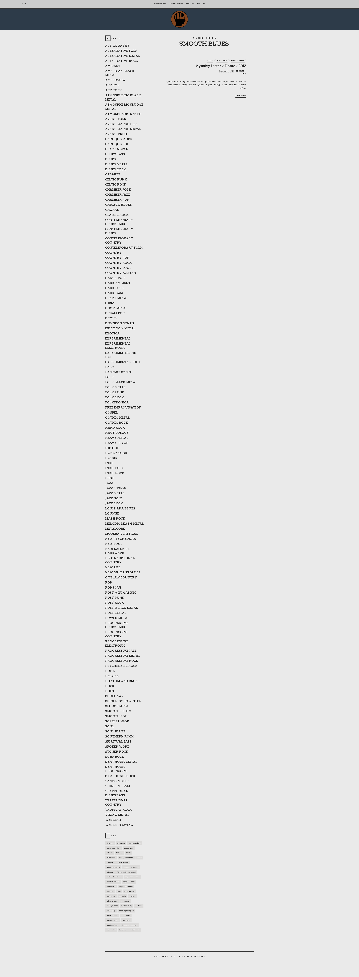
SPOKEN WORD (117, 747)
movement (125, 901)
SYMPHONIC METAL (121, 762)
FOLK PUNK (114, 392)
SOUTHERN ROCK (119, 737)
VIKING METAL (117, 815)
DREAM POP (115, 313)
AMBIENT (112, 66)
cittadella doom (123, 862)
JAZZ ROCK (114, 504)
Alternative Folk (135, 843)
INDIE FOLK (114, 468)
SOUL (109, 727)
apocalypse (128, 848)
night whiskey (126, 906)
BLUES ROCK (222, 60)
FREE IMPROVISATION (123, 408)
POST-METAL (115, 613)
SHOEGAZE (114, 696)
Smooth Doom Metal (130, 925)
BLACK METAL (116, 149)
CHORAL (112, 210)
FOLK (109, 377)
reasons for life (112, 920)
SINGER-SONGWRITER (123, 701)
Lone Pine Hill (129, 891)
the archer (123, 930)
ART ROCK (113, 90)
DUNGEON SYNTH (119, 323)
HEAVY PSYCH (116, 443)
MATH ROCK (115, 519)
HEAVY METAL (116, 438)
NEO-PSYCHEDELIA (120, 539)
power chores (112, 915)
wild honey (135, 930)
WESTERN (113, 820)
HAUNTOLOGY (117, 433)
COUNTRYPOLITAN (120, 273)
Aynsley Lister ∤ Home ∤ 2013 (221, 66)
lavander (110, 891)
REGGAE (112, 676)
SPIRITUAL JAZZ (118, 742)
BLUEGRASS (115, 154)
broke (139, 858)
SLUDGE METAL (117, 706)
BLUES (210, 60)
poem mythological (126, 911)
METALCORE (115, 529)
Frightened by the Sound (126, 872)
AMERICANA (115, 80)
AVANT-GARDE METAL (123, 129)
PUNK (110, 671)
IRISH (109, 478)
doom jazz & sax (113, 867)
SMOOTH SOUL (117, 716)
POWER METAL (117, 618)
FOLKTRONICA (117, 403)
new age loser (112, 906)
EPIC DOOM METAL (120, 329)
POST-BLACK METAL (121, 608)
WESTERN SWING (119, 825)
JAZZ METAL (115, 493)
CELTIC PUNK (116, 180)
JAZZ (109, 483)
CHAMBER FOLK (118, 190)
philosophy (111, 911)
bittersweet (111, 858)
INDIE (109, 463)
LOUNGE (112, 514)
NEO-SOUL (114, 544)
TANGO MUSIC (117, 781)
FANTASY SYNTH (119, 372)
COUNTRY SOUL (118, 268)
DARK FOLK (114, 288)
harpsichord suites (132, 877)
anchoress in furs (113, 848)
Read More (240, 95)
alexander (121, 843)
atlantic (110, 853)
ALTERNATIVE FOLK (121, 51)
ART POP (112, 85)
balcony (119, 853)
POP (108, 583)
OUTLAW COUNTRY (121, 578)
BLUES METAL (116, 164)
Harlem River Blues (114, 877)
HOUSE (111, 458)
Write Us (201, 3)
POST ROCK (114, 603)
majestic (122, 896)
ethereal (110, 872)
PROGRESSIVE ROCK (121, 661)
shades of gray (112, 925)
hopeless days (129, 882)
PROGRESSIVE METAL (122, 656)
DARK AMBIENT (117, 283)
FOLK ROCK (114, 398)
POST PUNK (114, 598)
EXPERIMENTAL (118, 339)
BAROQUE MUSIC (119, 139)
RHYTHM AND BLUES (122, 681)
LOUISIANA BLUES (120, 509)
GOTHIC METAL (117, 418)
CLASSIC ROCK (116, 215)
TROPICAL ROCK (118, 810)
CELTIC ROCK (115, 185)
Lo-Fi (119, 891)
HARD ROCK (115, 428)
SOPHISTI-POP (117, 721)
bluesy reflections (126, 858)
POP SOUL (113, 588)
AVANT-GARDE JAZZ (121, 124)
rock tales (126, 920)
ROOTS (110, 691)
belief (128, 853)
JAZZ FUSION (115, 488)
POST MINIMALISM (120, 593)
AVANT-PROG (116, 134)
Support (190, 3)
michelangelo (112, 901)
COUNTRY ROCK (118, 263)
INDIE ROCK (114, 473)
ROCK (109, 686)
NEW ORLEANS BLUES (122, 573)
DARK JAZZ (114, 293)
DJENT (110, 303)
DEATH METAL (116, 298)
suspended (111, 930)
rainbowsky (125, 915)
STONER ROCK (116, 752)
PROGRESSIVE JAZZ (121, 651)
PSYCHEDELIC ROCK (121, 666)
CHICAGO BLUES (118, 205)
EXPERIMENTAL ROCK (123, 362)
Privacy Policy (176, 3)
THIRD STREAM (117, 786)
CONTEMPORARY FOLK (123, 248)
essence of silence (131, 867)
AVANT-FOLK (115, 119)
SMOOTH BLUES (237, 60)
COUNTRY (113, 253)
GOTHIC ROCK (116, 423)
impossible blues (126, 887)
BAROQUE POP (117, 144)
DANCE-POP (115, 278)
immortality (111, 887)
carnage (110, 862)
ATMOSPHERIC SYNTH (123, 114)
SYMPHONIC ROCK (120, 776)
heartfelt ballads (113, 882)
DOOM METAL (116, 308)
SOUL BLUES (115, 732)
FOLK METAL (115, 387)
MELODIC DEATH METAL (124, 524)
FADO (109, 367)
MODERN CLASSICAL (121, 534)
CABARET (112, 175)
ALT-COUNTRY (117, 46)
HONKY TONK (116, 453)
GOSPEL (111, 413)
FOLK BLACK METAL (121, 382)
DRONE (111, 318)
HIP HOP (112, 448)
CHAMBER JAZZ (117, 195)
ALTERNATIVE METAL (122, 56)
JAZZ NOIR (113, 498)
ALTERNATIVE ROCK (121, 61)
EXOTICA (112, 334)
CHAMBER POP (117, 200)
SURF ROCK (114, 757)
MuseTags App (160, 3)
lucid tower (111, 896)
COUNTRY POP (117, 258)
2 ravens (110, 843)
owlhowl (139, 906)
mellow (132, 896)
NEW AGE (112, 567)
